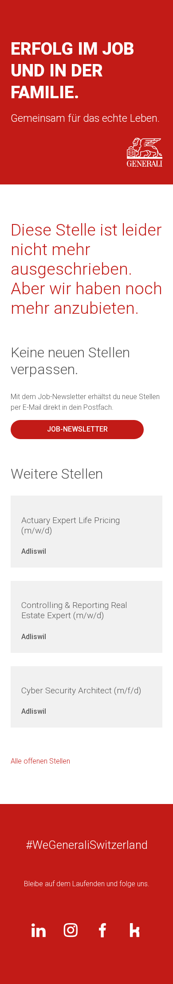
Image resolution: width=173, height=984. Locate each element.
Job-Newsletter (77, 429)
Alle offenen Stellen (40, 761)
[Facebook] (102, 930)
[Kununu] (134, 930)
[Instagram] (70, 930)
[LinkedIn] (38, 930)
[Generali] (144, 152)
